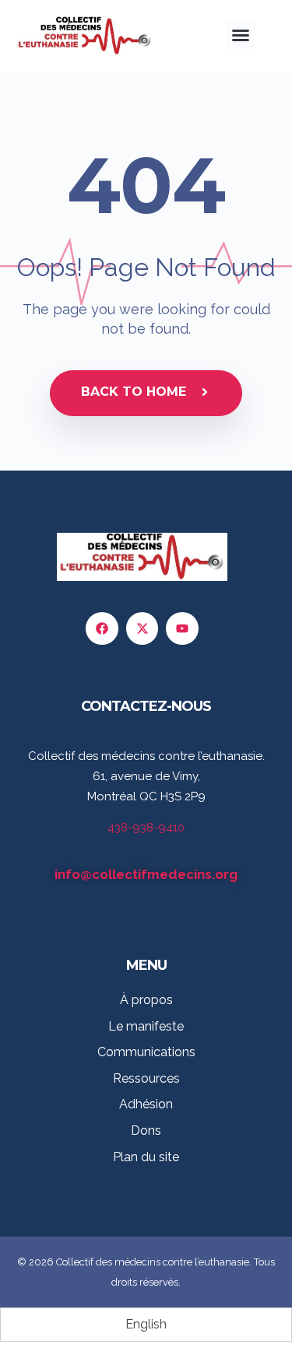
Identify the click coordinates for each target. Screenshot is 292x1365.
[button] (241, 35)
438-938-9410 (146, 828)
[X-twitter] (142, 628)
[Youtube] (182, 628)
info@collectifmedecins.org (146, 874)
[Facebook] (102, 628)
